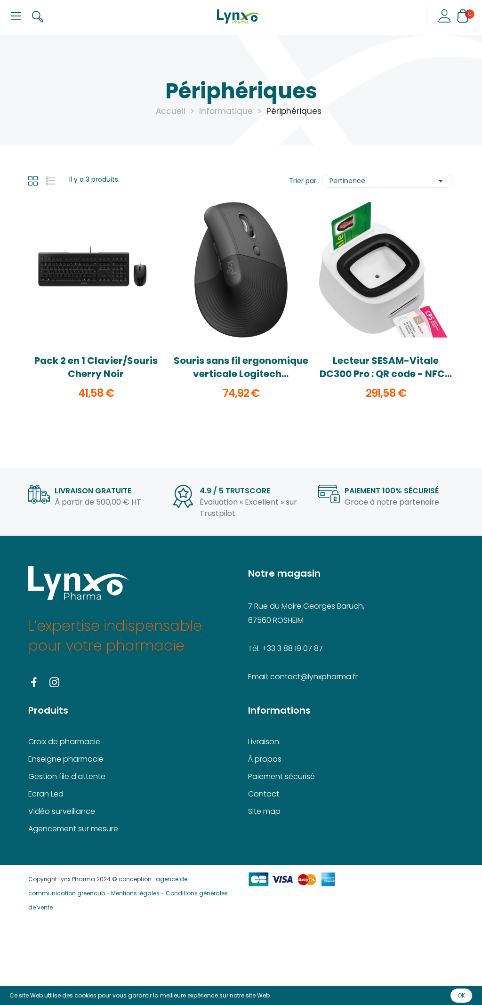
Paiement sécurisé (281, 776)
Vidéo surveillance (61, 811)
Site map (264, 811)
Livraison (263, 741)
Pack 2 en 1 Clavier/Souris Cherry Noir (96, 367)
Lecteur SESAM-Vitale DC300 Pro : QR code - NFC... (386, 367)
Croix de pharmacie (64, 741)
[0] (463, 16)
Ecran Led (46, 793)
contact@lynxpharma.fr (314, 676)
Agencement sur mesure (73, 828)
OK (461, 995)
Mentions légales (135, 893)
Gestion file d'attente (66, 776)
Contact (263, 793)
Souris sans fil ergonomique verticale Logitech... (241, 367)
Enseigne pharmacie (66, 759)
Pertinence (387, 180)
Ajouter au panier (96, 317)
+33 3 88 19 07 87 (292, 648)
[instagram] (54, 683)
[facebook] (34, 683)
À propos (264, 759)
